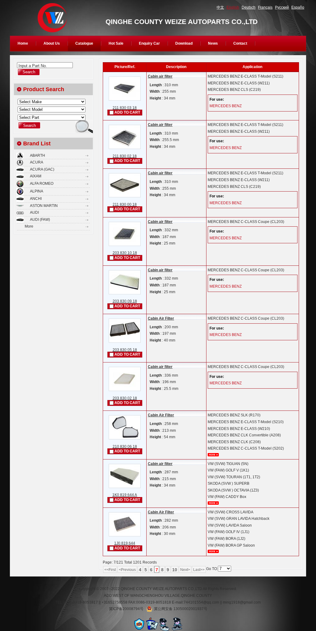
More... (213, 454)
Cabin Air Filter (161, 318)
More (29, 226)
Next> (185, 570)
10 (174, 569)
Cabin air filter (160, 76)
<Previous (127, 570)
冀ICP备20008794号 (126, 609)
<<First (110, 570)
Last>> (199, 570)
